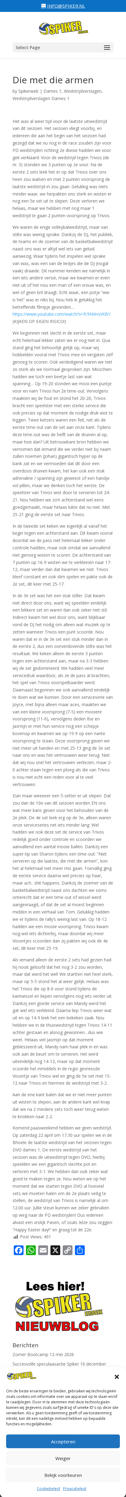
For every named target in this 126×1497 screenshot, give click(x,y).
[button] (117, 1377)
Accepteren (63, 1441)
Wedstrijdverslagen (83, 91)
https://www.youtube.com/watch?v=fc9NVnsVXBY (61, 314)
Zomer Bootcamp (30, 1354)
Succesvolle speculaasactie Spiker (46, 1364)
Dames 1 (52, 91)
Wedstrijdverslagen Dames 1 (41, 98)
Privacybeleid (74, 1488)
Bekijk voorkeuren (63, 1475)
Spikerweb (28, 91)
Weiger (63, 1458)
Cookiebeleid (48, 1488)
